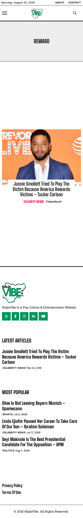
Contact (74, 2)
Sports (7, 414)
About (59, 2)
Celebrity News (34, 202)
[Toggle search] (75, 13)
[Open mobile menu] (4, 13)
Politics (8, 450)
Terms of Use (11, 492)
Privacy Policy (12, 485)
